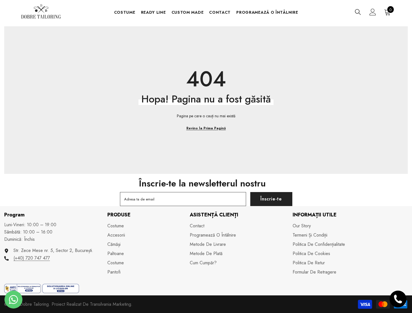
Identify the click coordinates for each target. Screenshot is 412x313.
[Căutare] (358, 12)
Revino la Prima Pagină (206, 128)
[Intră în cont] (372, 12)
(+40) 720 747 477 (31, 258)
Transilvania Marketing (110, 304)
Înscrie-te (271, 199)
